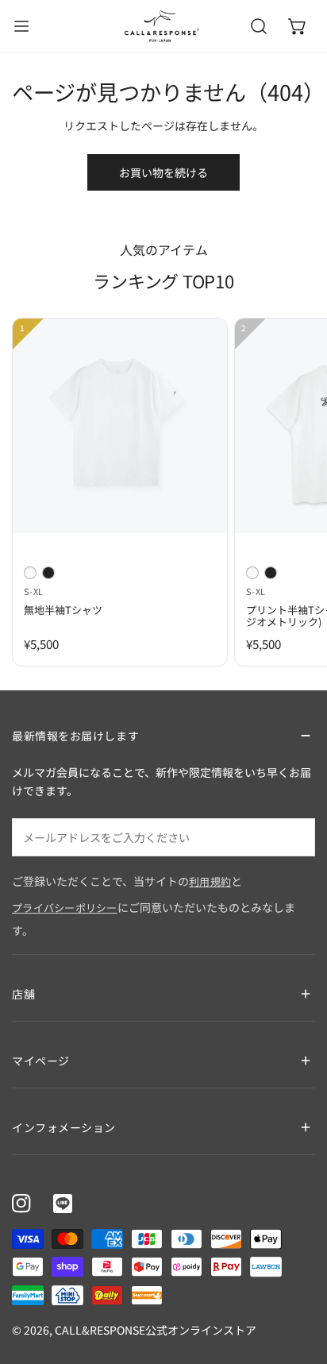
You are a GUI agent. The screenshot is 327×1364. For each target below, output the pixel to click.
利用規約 (210, 881)
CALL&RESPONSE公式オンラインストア (155, 1330)
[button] (297, 26)
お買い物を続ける (163, 172)
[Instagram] (21, 1203)
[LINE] (62, 1203)
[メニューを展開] (21, 26)
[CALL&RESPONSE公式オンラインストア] (162, 26)
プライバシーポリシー (64, 907)
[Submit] (294, 836)
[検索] (258, 26)
